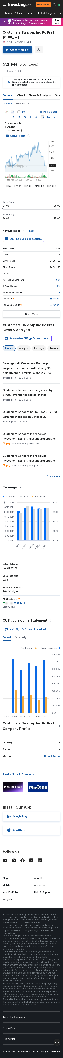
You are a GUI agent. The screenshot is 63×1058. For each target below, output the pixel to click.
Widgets (7, 899)
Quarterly (20, 637)
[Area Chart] (12, 112)
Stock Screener (24, 13)
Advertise (39, 885)
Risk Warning (9, 1039)
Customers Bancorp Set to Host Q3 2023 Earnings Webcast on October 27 (30, 414)
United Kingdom (46, 13)
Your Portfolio (10, 892)
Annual (7, 637)
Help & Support (42, 892)
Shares (7, 13)
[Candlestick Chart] (6, 112)
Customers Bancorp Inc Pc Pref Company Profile (28, 726)
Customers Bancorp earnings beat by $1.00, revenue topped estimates (27, 392)
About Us (39, 878)
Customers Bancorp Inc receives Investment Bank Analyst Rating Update (29, 436)
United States (52, 756)
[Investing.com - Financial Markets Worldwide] (19, 5)
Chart (21, 95)
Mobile (6, 885)
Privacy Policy (9, 1028)
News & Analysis (40, 95)
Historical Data (23, 103)
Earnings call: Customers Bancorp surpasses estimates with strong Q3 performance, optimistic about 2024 (27, 368)
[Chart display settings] (23, 112)
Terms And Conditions (14, 1017)
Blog (5, 878)
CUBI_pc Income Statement (25, 620)
